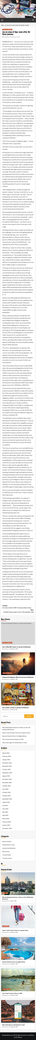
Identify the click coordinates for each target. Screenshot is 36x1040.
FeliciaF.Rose (7, 37)
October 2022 (6, 792)
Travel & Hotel (6, 855)
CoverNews (30, 1035)
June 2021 (5, 808)
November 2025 (7, 766)
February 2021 (6, 822)
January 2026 (6, 759)
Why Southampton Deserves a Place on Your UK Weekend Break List (16, 728)
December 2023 (7, 779)
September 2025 (7, 772)
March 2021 (5, 818)
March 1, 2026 (13, 901)
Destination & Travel (8, 845)
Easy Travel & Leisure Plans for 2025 (13, 739)
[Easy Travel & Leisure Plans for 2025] (18, 979)
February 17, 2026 (14, 964)
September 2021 (7, 799)
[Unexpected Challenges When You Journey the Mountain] (18, 663)
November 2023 (7, 782)
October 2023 (6, 786)
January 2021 (6, 825)
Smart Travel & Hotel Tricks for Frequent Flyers (16, 733)
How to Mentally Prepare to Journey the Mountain (16, 647)
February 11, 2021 (16, 37)
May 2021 (5, 812)
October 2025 (6, 769)
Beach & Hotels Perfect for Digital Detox (14, 736)
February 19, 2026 (14, 932)
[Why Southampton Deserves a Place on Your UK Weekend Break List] (18, 883)
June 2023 (5, 789)
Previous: (16, 607)
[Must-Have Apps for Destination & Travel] (18, 1011)
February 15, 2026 (14, 1026)
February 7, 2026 (14, 679)
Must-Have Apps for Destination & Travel (14, 742)
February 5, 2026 (14, 709)
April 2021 (5, 815)
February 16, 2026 (14, 995)
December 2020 (7, 828)
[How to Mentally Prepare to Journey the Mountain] (18, 633)
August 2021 (6, 802)
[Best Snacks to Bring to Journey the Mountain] (18, 694)
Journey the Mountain (7, 29)
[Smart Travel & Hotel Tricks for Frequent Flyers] (18, 917)
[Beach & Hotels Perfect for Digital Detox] (18, 948)
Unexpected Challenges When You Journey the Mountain (18, 677)
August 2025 (6, 776)
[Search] (33, 19)
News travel (5, 851)
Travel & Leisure (7, 858)
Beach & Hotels (6, 841)
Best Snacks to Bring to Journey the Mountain (15, 708)
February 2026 (6, 756)
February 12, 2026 (14, 649)
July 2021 (5, 805)
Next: (18, 611)
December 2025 (7, 763)
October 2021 (6, 795)
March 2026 (5, 753)
